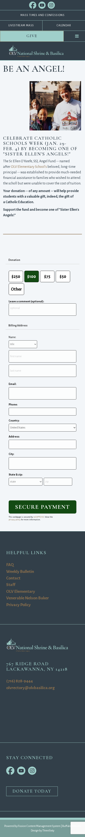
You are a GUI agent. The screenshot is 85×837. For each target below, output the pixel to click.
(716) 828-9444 (19, 681)
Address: (14, 436)
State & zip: (16, 474)
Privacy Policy (18, 605)
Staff (10, 585)
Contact (13, 578)
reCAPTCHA (38, 517)
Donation (14, 260)
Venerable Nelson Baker (27, 598)
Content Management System (43, 826)
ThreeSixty (48, 830)
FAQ (10, 565)
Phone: (13, 404)
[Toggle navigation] (77, 36)
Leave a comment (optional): (26, 301)
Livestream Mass (21, 25)
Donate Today (32, 791)
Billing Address (17, 325)
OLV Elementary (20, 591)
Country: (14, 420)
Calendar (64, 25)
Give (31, 35)
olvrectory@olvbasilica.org (30, 688)
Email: (12, 384)
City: (11, 454)
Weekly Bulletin (20, 571)
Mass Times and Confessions (42, 15)
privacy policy (15, 519)
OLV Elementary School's (29, 167)
